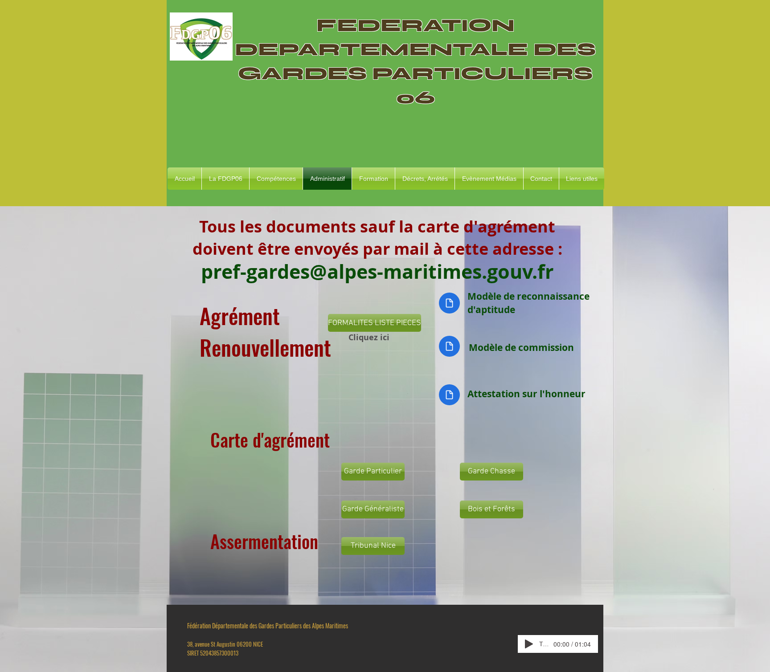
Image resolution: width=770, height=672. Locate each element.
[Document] (449, 303)
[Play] (529, 643)
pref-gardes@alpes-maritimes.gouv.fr (377, 271)
